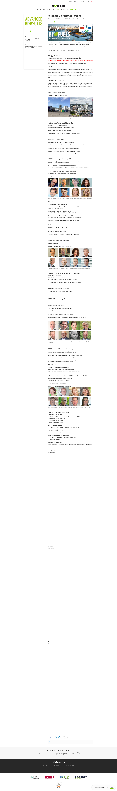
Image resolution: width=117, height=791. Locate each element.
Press (57, 9)
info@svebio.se (56, 767)
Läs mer (106, 787)
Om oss (70, 1)
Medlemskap (64, 9)
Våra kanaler (82, 1)
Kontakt (87, 1)
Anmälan (34, 30)
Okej (112, 787)
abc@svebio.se (89, 60)
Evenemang (73, 9)
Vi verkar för (41, 9)
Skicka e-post (37, 38)
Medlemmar (76, 1)
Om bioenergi (50, 9)
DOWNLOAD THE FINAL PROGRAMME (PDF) (64, 50)
